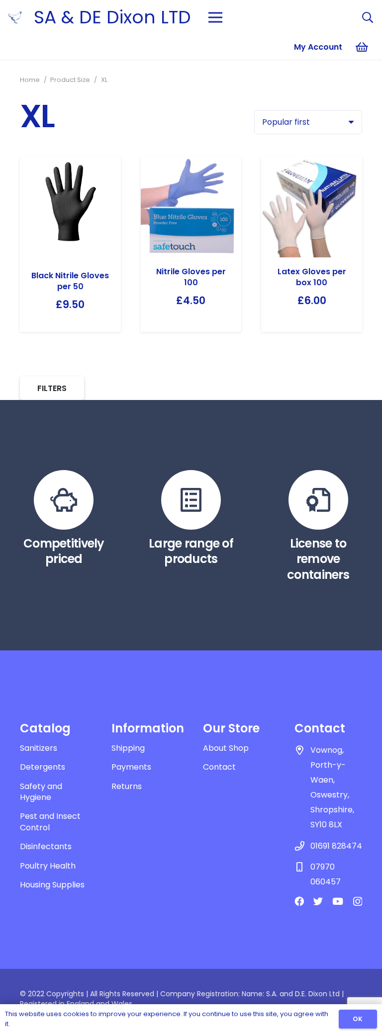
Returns (126, 786)
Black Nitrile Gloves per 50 (70, 281)
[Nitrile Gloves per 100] (191, 207)
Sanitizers (38, 748)
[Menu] (215, 17)
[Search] (368, 17)
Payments (131, 767)
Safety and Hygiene (41, 792)
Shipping (128, 748)
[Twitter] (318, 901)
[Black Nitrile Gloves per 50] (70, 209)
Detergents (42, 767)
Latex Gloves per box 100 (312, 277)
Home (30, 80)
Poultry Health (48, 866)
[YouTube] (337, 901)
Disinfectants (46, 846)
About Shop (226, 748)
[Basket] (362, 47)
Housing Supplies (52, 884)
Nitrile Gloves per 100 (191, 277)
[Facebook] (299, 901)
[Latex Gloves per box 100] (311, 207)
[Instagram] (357, 901)
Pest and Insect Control (50, 821)
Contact (219, 767)
